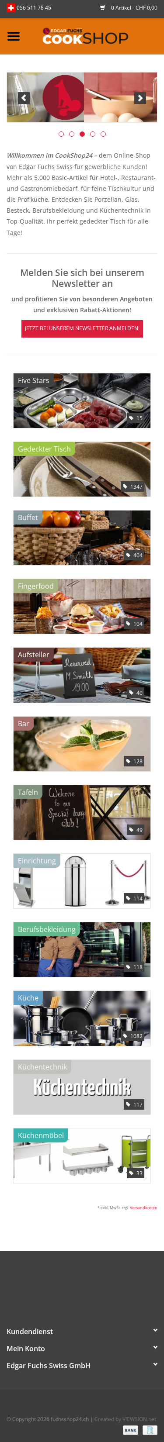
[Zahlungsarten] (130, 1430)
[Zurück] (24, 98)
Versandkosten (143, 1208)
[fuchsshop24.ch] (95, 35)
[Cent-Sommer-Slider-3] (82, 97)
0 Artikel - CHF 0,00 (133, 7)
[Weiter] (140, 98)
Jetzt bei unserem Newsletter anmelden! (82, 328)
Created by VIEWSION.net (125, 1419)
